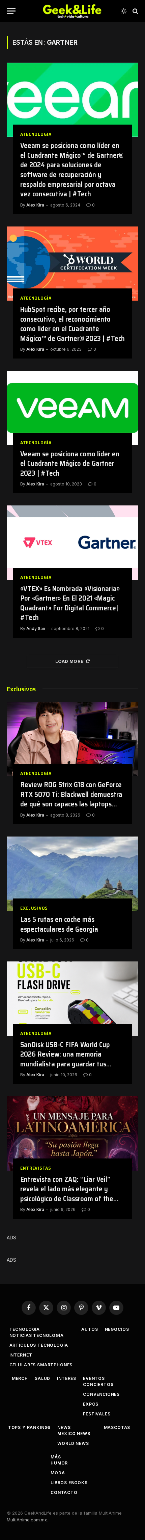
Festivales (96, 1413)
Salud (42, 1378)
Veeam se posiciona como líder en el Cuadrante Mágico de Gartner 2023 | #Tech (69, 463)
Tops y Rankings (29, 1427)
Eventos (94, 1378)
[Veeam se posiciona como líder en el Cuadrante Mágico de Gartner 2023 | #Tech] (72, 408)
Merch (20, 1378)
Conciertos (98, 1384)
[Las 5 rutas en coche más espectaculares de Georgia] (72, 874)
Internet (20, 1355)
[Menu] (11, 11)
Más (56, 1456)
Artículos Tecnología (38, 1345)
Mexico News (73, 1433)
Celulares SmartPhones (41, 1364)
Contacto (64, 1492)
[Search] (134, 11)
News (63, 1427)
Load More (69, 661)
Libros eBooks (69, 1482)
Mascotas (117, 1427)
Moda (58, 1472)
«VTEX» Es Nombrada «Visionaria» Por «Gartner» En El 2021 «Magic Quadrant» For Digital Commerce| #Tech (70, 603)
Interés (66, 1378)
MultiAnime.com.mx (27, 1519)
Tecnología (24, 1329)
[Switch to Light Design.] (123, 11)
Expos (90, 1404)
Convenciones (101, 1394)
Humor (59, 1463)
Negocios (117, 1329)
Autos (89, 1329)
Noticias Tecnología (36, 1335)
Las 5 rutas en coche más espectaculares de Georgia (59, 924)
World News (73, 1443)
